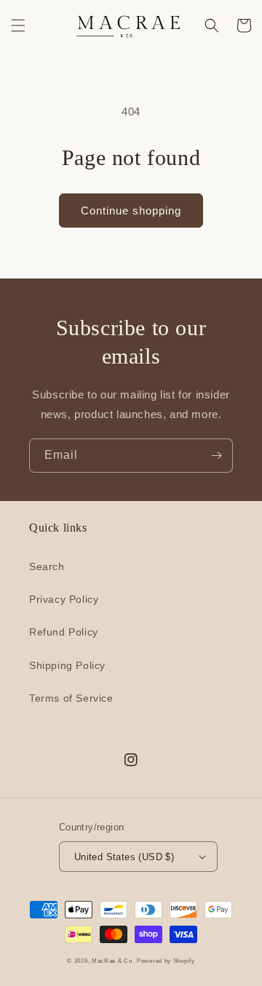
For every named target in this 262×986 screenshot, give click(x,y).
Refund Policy (63, 632)
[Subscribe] (216, 455)
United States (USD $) (124, 856)
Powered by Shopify (166, 960)
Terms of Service (71, 698)
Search (47, 566)
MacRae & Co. (113, 960)
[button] (18, 25)
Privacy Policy (63, 599)
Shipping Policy (67, 665)
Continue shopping (131, 210)
